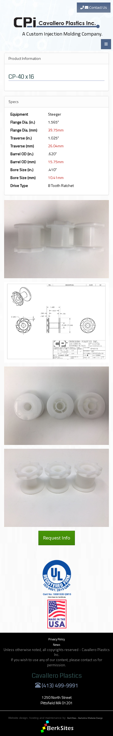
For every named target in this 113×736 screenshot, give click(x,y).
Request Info (56, 538)
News (56, 644)
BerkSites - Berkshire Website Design (85, 718)
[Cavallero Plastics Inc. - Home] (57, 14)
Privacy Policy (56, 639)
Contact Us (97, 7)
